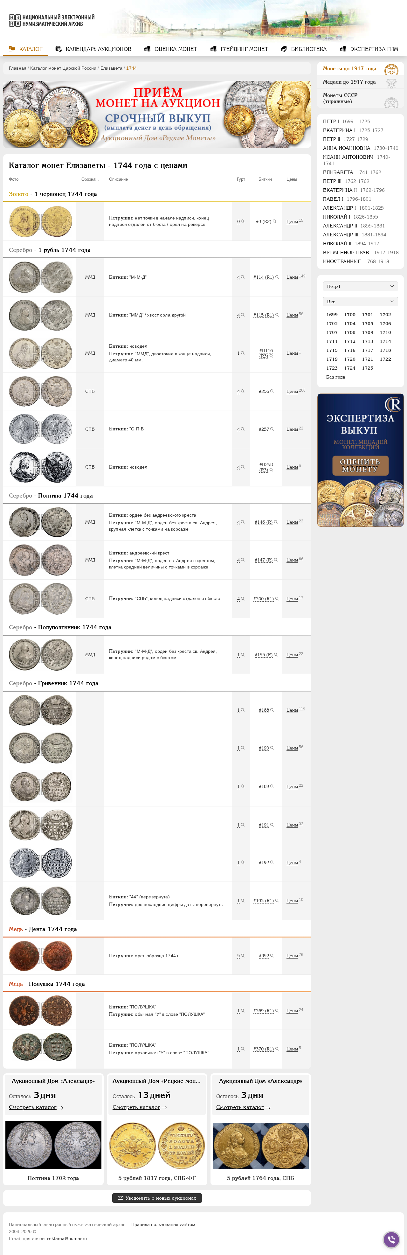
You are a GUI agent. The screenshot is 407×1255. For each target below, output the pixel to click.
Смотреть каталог (33, 1107)
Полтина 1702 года (53, 1178)
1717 (367, 350)
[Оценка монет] (360, 460)
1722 (385, 359)
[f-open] (391, 1239)
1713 (367, 341)
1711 (332, 341)
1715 (332, 350)
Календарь (97, 49)
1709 (367, 332)
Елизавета (111, 68)
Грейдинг (243, 49)
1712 (349, 341)
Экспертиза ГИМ (373, 49)
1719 (332, 359)
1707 (332, 332)
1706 (385, 323)
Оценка (175, 49)
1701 (367, 314)
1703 (332, 323)
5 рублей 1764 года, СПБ (260, 1178)
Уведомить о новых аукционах (161, 1198)
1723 (332, 368)
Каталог (30, 49)
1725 (367, 368)
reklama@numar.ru (67, 1238)
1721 (367, 359)
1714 (385, 341)
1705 (367, 323)
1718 (385, 350)
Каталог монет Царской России (63, 68)
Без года (335, 377)
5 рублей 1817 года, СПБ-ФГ (157, 1178)
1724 (349, 368)
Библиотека (308, 49)
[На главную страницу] (49, 20)
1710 (385, 332)
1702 (385, 314)
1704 (349, 323)
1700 (349, 314)
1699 (332, 314)
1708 (349, 332)
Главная (17, 68)
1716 (349, 350)
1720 (349, 359)
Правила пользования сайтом (163, 1224)
